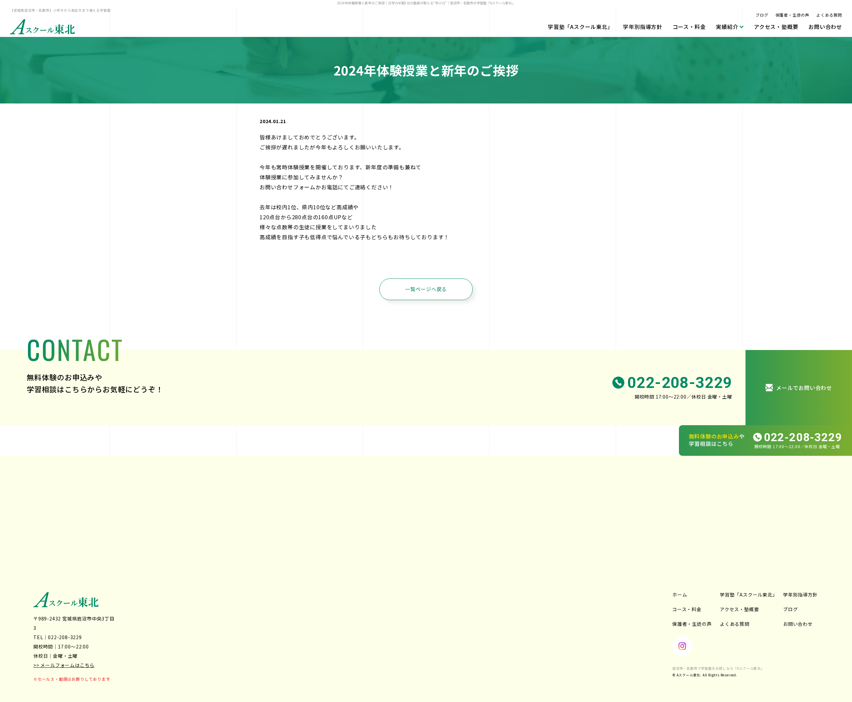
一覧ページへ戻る (426, 288)
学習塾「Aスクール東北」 (580, 27)
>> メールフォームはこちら (64, 665)
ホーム (679, 594)
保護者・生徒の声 (792, 15)
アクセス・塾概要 (776, 27)
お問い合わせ (825, 27)
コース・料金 (689, 27)
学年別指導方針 (642, 27)
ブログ (761, 15)
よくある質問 (829, 15)
